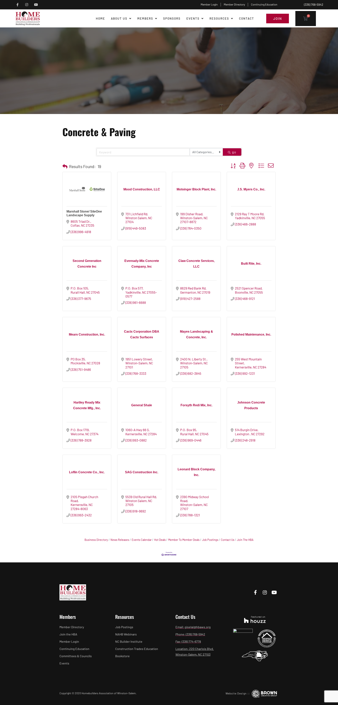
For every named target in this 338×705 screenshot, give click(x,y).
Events (193, 18)
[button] (64, 166)
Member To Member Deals (184, 539)
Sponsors (172, 18)
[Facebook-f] (17, 5)
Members (145, 18)
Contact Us (227, 539)
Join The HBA (245, 539)
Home (100, 18)
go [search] (234, 152)
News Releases (120, 539)
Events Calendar (142, 539)
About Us (119, 18)
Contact (246, 18)
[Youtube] (36, 5)
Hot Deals (160, 539)
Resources (219, 18)
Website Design (236, 693)
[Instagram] (27, 5)
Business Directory (96, 539)
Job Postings (210, 539)
